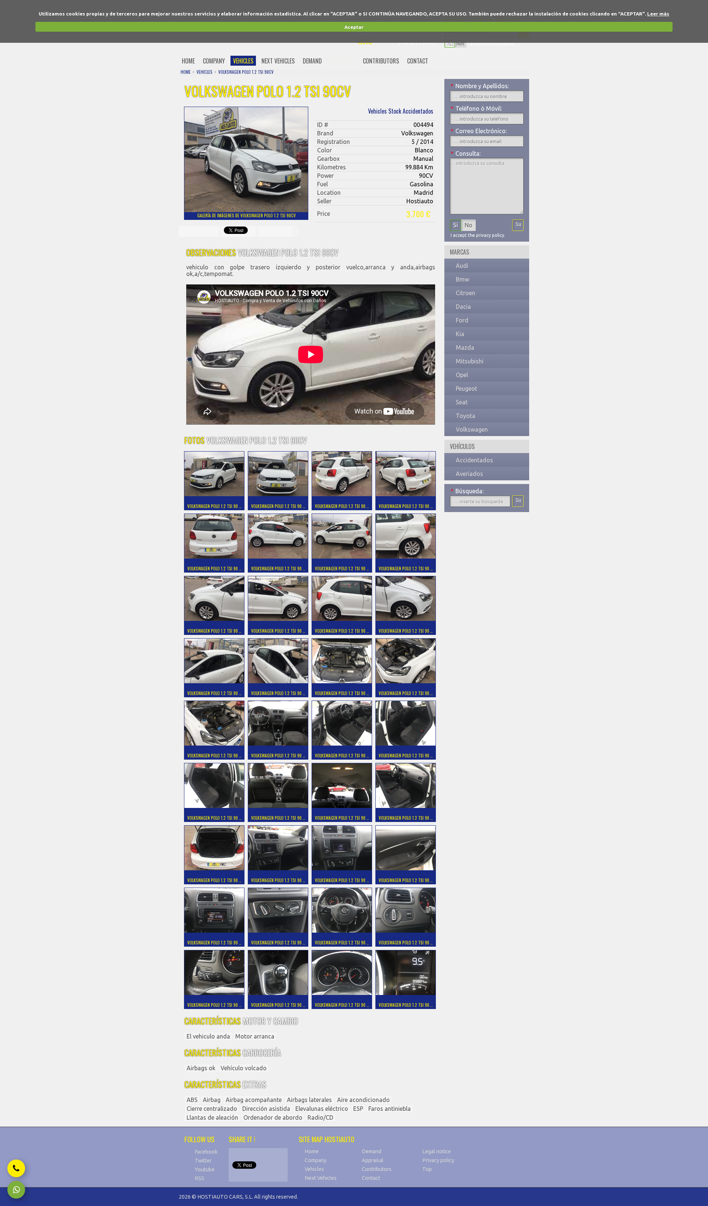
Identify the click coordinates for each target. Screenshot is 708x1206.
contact (417, 60)
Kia (460, 334)
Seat (462, 402)
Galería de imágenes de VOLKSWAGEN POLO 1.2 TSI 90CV (246, 215)
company (214, 60)
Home (312, 1151)
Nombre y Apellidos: (480, 86)
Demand (371, 1151)
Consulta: (465, 153)
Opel (462, 375)
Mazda (465, 347)
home (188, 60)
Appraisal (373, 1160)
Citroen (465, 293)
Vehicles (314, 1169)
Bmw (462, 279)
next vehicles (278, 60)
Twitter (203, 1161)
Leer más (658, 13)
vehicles (243, 60)
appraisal (342, 60)
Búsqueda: (467, 491)
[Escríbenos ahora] (16, 1190)
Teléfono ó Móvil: (476, 108)
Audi (462, 265)
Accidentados (474, 460)
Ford (462, 320)
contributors (381, 60)
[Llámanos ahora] (16, 1168)
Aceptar (354, 27)
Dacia (463, 306)
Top (427, 1169)
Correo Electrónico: (479, 131)
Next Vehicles (321, 1178)
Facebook (206, 1152)
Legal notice (436, 1151)
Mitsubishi (469, 361)
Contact (371, 1178)
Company (315, 1160)
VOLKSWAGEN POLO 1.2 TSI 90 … (214, 506)
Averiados (469, 473)
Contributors (377, 1169)
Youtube (205, 1169)
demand (312, 60)
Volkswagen (472, 429)
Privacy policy (438, 1160)
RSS (199, 1178)
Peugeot (466, 388)
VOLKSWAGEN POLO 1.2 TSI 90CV (246, 72)
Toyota (465, 415)
